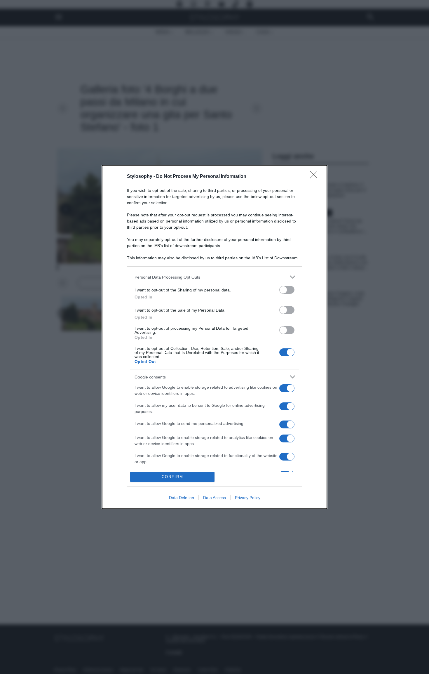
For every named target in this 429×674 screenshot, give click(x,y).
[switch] (286, 290)
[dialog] (214, 336)
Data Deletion (181, 497)
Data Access (214, 497)
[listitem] (214, 277)
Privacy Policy (247, 497)
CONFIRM (172, 477)
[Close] (315, 176)
